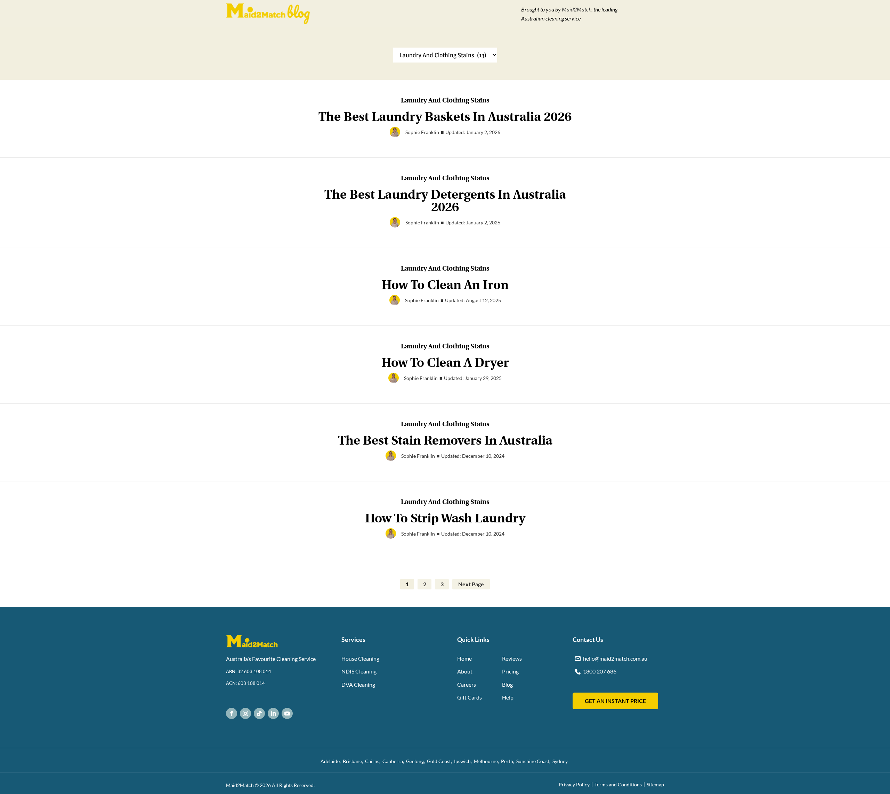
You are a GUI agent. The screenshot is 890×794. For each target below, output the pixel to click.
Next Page (471, 584)
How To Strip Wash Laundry (445, 518)
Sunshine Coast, (534, 761)
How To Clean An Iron (445, 285)
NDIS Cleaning (359, 671)
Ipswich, (464, 761)
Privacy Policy (574, 784)
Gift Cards (469, 697)
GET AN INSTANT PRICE (615, 700)
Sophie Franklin (422, 132)
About (464, 671)
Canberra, (394, 761)
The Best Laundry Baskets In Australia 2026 (445, 116)
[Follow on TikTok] (259, 713)
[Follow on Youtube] (287, 713)
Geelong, (416, 761)
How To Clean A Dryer (445, 362)
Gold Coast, (440, 761)
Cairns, (373, 761)
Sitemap (655, 784)
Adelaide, (332, 761)
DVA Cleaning (358, 684)
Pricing (510, 671)
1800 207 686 (599, 671)
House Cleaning (360, 658)
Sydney (561, 761)
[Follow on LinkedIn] (273, 713)
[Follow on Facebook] (231, 713)
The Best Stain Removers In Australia (445, 440)
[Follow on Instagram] (245, 713)
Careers (466, 684)
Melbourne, (487, 761)
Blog (507, 684)
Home (464, 658)
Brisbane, (354, 761)
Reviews (512, 658)
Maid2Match (576, 9)
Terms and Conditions (618, 784)
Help (507, 697)
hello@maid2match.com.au (615, 658)
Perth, (508, 761)
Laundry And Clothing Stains (445, 100)
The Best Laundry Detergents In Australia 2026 (445, 201)
